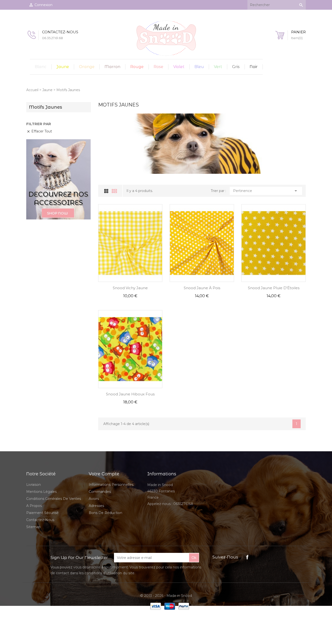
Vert (218, 66)
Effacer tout (39, 131)
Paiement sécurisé (42, 513)
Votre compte (104, 474)
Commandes (100, 491)
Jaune (62, 66)
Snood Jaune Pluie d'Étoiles (273, 288)
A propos (34, 506)
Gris (236, 66)
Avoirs (94, 498)
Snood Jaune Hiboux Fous (130, 394)
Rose (158, 66)
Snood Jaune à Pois (202, 288)
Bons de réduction (105, 513)
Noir (254, 66)
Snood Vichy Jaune (130, 288)
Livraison (33, 484)
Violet (178, 66)
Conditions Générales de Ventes (53, 498)
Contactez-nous (40, 520)
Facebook (247, 557)
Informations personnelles (111, 484)
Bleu (199, 66)
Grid (106, 191)
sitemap (33, 527)
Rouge (137, 66)
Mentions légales (41, 491)
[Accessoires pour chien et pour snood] (58, 179)
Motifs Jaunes (45, 107)
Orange (87, 66)
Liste (114, 191)
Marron (112, 66)
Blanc (40, 66)
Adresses (96, 506)
